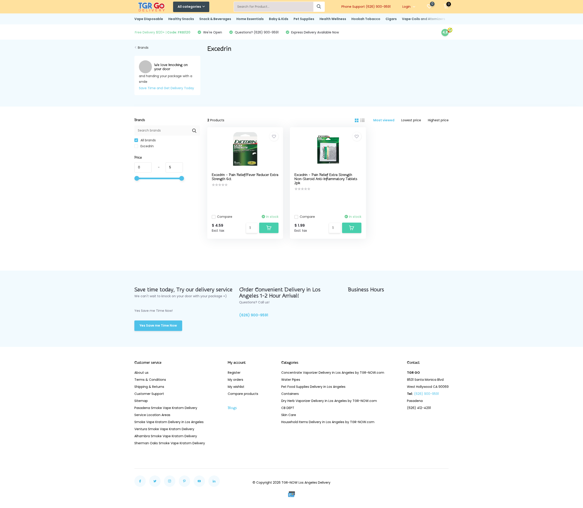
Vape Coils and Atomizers (423, 19)
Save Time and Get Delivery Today (166, 88)
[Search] (319, 7)
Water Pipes (290, 379)
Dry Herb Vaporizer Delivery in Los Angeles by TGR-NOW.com (329, 401)
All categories (189, 6)
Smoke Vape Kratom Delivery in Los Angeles (169, 422)
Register (234, 372)
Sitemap (141, 401)
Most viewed (383, 120)
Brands (143, 47)
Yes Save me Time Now (158, 325)
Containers (290, 393)
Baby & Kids (278, 19)
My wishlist (236, 386)
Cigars (391, 19)
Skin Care (288, 415)
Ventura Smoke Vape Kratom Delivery (164, 429)
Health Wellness (333, 19)
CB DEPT (287, 408)
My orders (235, 379)
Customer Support (149, 393)
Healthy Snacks (181, 19)
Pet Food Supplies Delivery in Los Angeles (313, 386)
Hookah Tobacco (365, 19)
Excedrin (147, 146)
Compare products (243, 393)
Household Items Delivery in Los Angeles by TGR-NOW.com (327, 422)
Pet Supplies (304, 19)
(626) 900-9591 (253, 315)
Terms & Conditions (150, 379)
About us (141, 372)
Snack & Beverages (215, 19)
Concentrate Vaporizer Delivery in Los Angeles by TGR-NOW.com (332, 372)
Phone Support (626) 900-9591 (366, 6)
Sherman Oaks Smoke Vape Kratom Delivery (169, 443)
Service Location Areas (152, 415)
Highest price (438, 120)
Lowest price (411, 120)
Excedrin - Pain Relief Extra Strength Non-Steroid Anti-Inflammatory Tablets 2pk (325, 179)
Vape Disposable (148, 19)
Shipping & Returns (149, 386)
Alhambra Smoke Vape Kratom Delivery (165, 436)
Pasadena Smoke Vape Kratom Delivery (165, 408)
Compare (224, 216)
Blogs (232, 408)
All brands (148, 140)
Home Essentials (250, 19)
